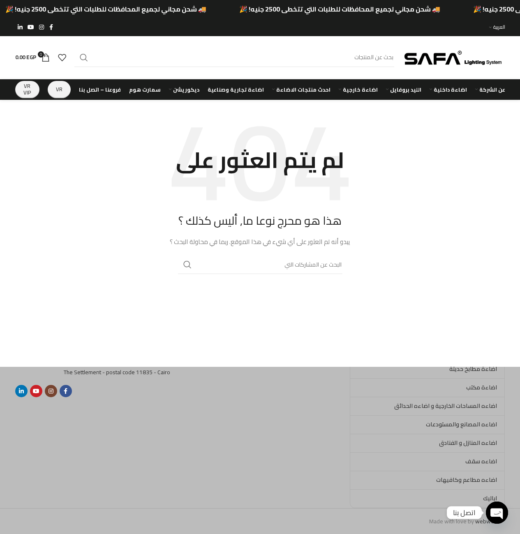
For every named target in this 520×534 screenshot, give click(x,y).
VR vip (27, 89)
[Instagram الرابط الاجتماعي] (41, 27)
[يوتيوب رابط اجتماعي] (31, 27)
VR (59, 89)
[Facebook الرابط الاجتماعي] (51, 27)
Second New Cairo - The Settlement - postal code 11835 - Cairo (117, 367)
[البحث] (83, 57)
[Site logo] (453, 56)
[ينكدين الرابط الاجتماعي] (20, 27)
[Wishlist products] (62, 57)
